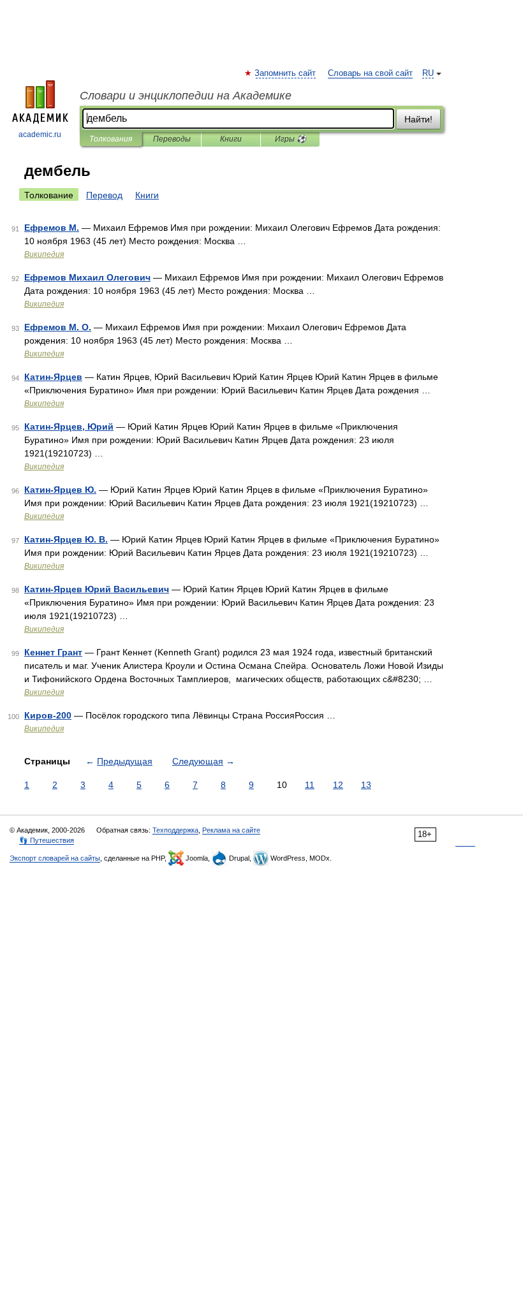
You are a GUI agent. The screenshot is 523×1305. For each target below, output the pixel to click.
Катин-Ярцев (53, 377)
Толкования (110, 139)
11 (309, 785)
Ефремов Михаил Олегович (87, 277)
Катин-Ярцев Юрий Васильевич (96, 589)
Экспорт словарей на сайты (55, 858)
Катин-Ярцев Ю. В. (66, 539)
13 (366, 785)
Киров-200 (47, 715)
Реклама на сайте (231, 830)
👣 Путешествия (46, 840)
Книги (231, 139)
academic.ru (39, 134)
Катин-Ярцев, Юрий (69, 426)
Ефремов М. (51, 227)
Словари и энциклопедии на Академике (185, 95)
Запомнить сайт (286, 73)
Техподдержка (175, 830)
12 (338, 785)
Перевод (104, 195)
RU (428, 73)
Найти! (418, 119)
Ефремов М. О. (57, 327)
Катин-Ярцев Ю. (60, 490)
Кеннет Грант (53, 652)
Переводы (172, 139)
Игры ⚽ (290, 139)
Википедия (44, 254)
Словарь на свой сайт (370, 73)
